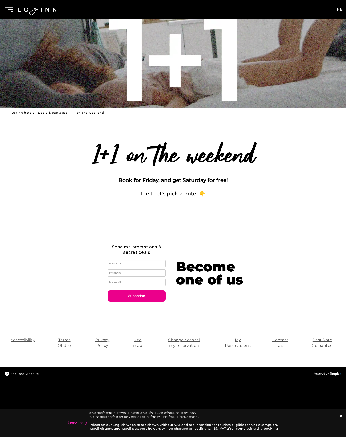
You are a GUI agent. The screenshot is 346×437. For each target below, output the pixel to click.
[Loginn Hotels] (37, 9)
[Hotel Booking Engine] (327, 373)
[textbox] (137, 250)
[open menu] (7, 9)
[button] (137, 296)
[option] (173, 55)
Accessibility (23, 340)
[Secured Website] (22, 373)
